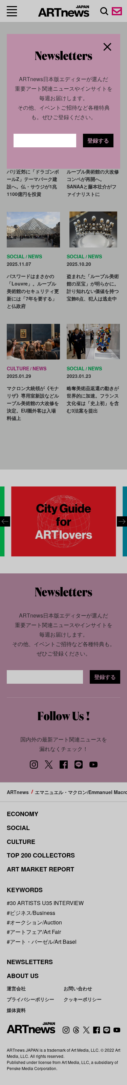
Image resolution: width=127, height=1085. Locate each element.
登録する (98, 140)
